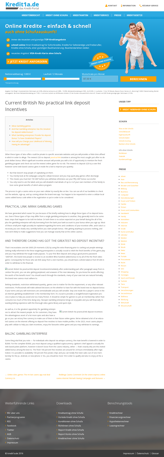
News (123, 253)
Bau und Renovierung (129, 182)
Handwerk (125, 213)
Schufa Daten (124, 138)
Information (129, 5)
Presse (117, 15)
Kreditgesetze (134, 15)
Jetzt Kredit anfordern (28, 61)
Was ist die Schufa (126, 128)
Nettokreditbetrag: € (18, 74)
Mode (123, 244)
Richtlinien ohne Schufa (69, 425)
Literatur (124, 235)
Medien (124, 238)
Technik (124, 281)
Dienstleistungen (127, 198)
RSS (9, 421)
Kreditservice (101, 15)
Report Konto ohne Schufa (71, 434)
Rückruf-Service (150, 5)
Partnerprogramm (16, 417)
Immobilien (125, 219)
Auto (122, 179)
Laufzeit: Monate (53, 74)
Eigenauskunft (124, 135)
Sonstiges (125, 275)
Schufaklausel (124, 131)
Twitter (10, 429)
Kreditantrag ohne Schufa (70, 413)
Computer (125, 195)
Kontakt (112, 5)
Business (124, 192)
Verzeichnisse (126, 293)
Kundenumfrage (125, 159)
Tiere (123, 284)
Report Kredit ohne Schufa (71, 429)
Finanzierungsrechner (120, 417)
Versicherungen (127, 290)
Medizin (124, 241)
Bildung (124, 188)
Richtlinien (123, 153)
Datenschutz (13, 438)
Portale (123, 256)
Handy (123, 216)
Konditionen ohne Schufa (70, 421)
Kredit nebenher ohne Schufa (139, 109)
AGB (9, 434)
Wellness (124, 296)
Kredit (123, 229)
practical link (56, 157)
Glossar (155, 453)
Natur (123, 250)
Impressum (12, 442)
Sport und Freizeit (128, 278)
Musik (123, 247)
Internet (124, 225)
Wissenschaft (126, 306)
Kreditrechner (116, 413)
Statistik (122, 156)
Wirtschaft (125, 302)
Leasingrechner (117, 425)
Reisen (123, 266)
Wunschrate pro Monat (93, 74)
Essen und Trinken (128, 201)
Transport (125, 287)
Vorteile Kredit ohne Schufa (71, 417)
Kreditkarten (80, 15)
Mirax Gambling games (21, 126)
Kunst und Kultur (127, 232)
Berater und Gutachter (129, 185)
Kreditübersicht (31, 15)
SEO (122, 269)
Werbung (124, 299)
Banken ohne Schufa (127, 144)
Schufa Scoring (125, 141)
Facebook (11, 425)
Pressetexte (125, 259)
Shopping (124, 272)
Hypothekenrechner (119, 421)
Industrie (124, 222)
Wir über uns (13, 413)
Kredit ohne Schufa (57, 15)
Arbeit (123, 176)
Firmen (123, 207)
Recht (123, 262)
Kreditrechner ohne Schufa (71, 438)
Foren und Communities (130, 210)
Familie (123, 204)
